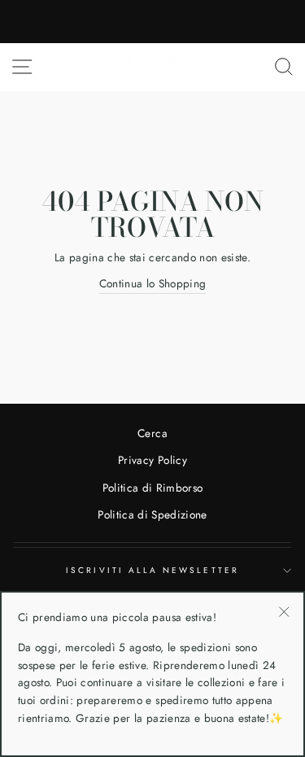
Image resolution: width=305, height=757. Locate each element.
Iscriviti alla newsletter (152, 570)
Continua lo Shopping (153, 283)
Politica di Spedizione (152, 514)
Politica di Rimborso (152, 487)
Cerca (152, 433)
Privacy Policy (152, 460)
